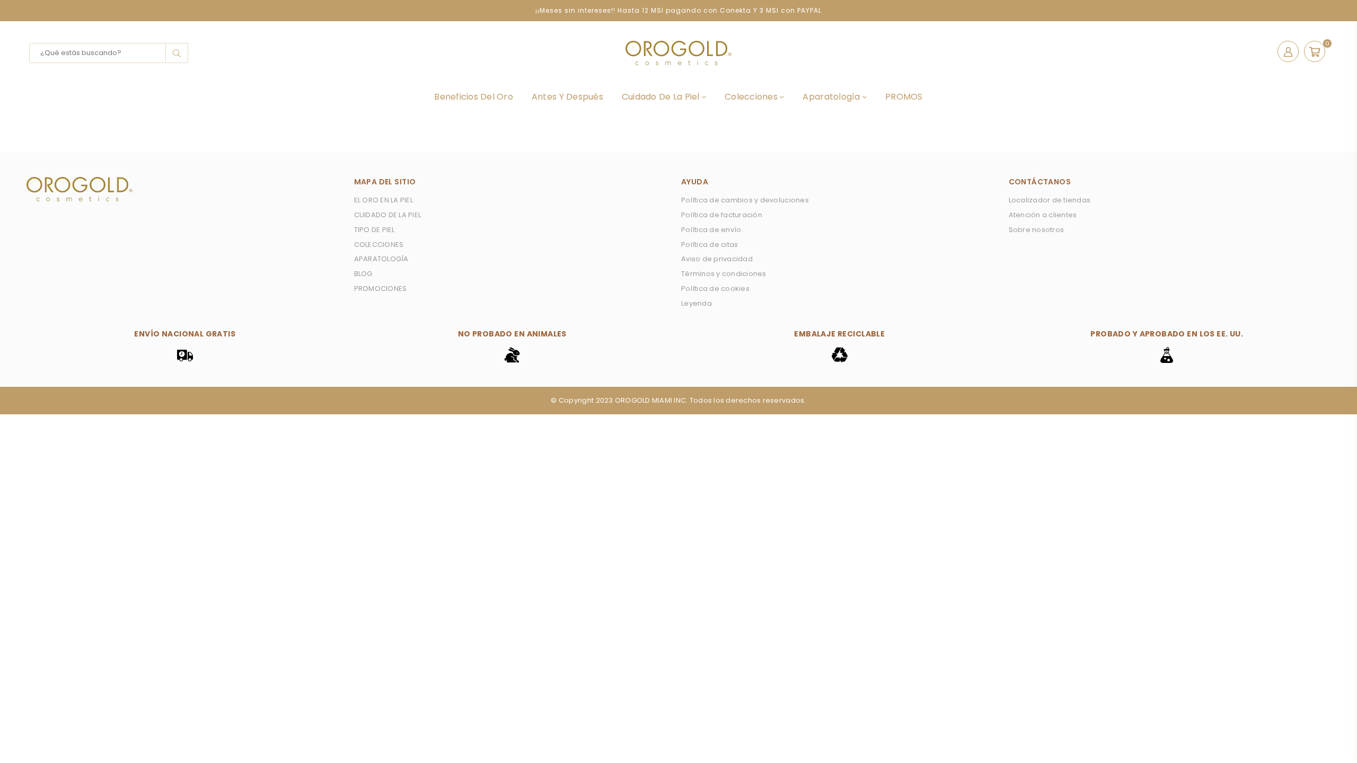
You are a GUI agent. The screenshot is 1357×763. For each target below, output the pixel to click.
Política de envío (711, 230)
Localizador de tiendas (1050, 200)
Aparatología (832, 97)
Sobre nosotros (1036, 230)
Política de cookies (715, 288)
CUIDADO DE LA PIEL (387, 215)
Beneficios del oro (473, 97)
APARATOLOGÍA (381, 259)
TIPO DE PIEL (374, 230)
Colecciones (752, 97)
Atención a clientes (1043, 215)
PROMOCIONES (380, 288)
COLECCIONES (379, 244)
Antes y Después (567, 97)
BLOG (363, 274)
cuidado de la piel (662, 97)
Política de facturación (721, 215)
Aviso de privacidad (717, 259)
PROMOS (904, 97)
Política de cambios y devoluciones (745, 200)
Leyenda (696, 303)
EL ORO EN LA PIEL (383, 200)
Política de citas (709, 244)
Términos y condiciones (723, 274)
